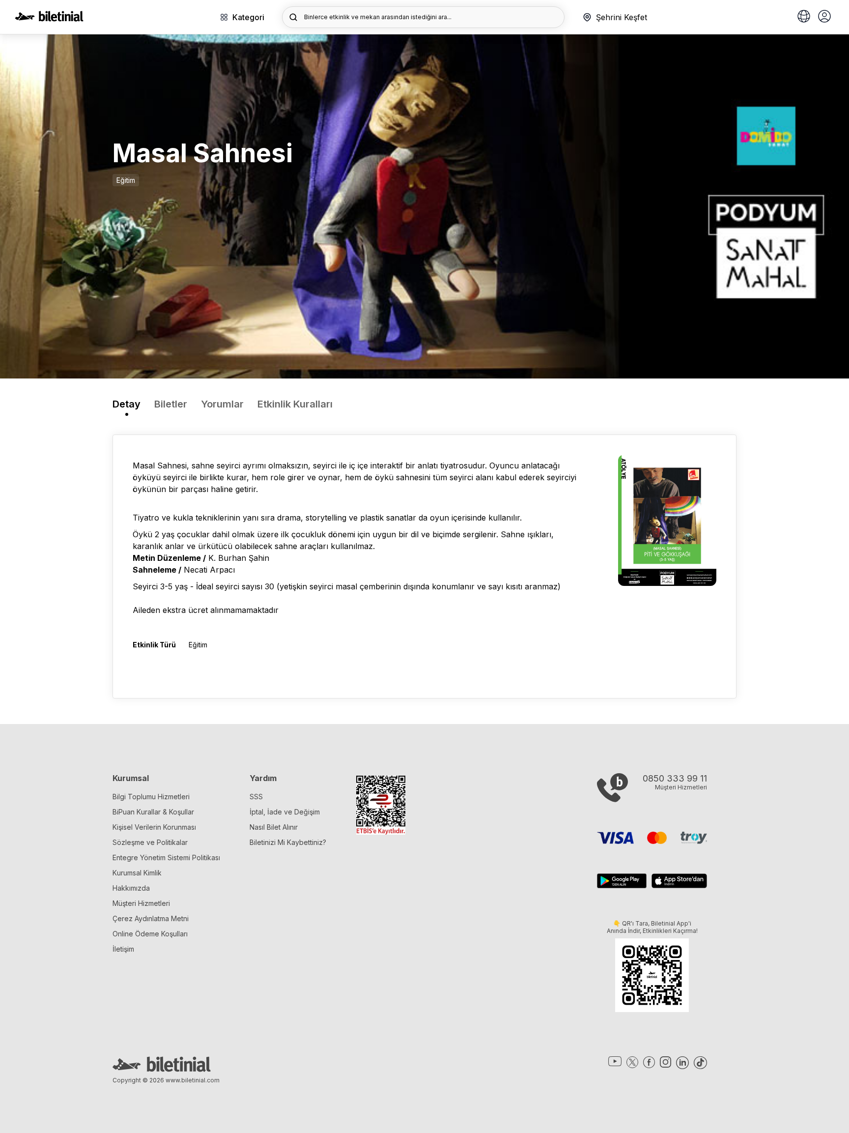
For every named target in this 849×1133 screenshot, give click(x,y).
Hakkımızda (131, 888)
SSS (256, 796)
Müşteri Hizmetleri (141, 903)
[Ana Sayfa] (49, 19)
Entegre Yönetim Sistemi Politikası (166, 857)
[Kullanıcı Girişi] (824, 17)
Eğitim (125, 180)
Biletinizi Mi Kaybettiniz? (288, 842)
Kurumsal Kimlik (137, 873)
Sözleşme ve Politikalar (150, 842)
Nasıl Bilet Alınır (274, 827)
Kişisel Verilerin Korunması (154, 827)
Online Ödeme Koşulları (150, 934)
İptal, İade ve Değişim (285, 812)
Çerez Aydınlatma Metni (151, 918)
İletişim (123, 949)
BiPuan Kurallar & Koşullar (153, 812)
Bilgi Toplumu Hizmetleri (151, 796)
